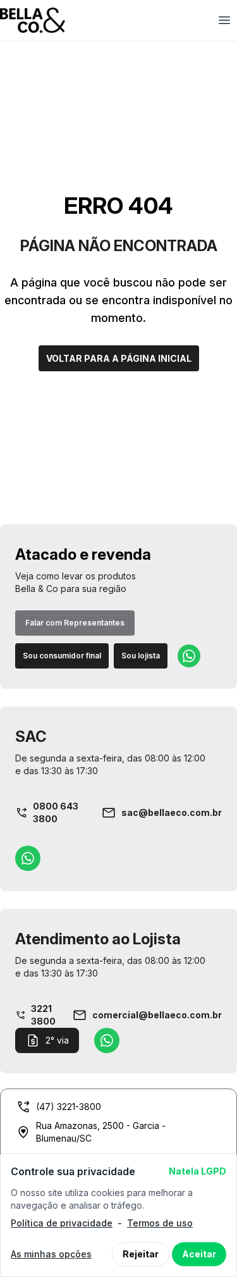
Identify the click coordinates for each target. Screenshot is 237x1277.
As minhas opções (51, 1254)
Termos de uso (160, 1223)
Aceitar (199, 1254)
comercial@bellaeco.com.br (157, 1014)
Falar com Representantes (75, 622)
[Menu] (224, 20)
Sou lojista (140, 655)
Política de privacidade (61, 1223)
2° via (57, 1040)
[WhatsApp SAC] (27, 858)
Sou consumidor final (62, 655)
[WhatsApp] (189, 656)
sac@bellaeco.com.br (171, 812)
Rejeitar (141, 1254)
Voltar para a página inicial (118, 358)
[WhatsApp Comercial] (106, 1040)
